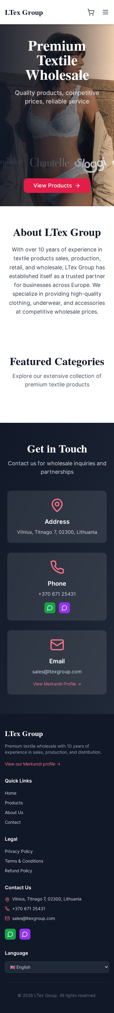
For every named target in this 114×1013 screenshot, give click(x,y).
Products (14, 802)
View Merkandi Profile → (57, 683)
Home (10, 793)
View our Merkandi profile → (32, 763)
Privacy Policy (19, 851)
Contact (13, 822)
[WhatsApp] (49, 607)
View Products (52, 185)
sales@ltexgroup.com (57, 671)
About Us (14, 812)
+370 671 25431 (57, 594)
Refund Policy (18, 870)
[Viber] (64, 607)
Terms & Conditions (24, 860)
